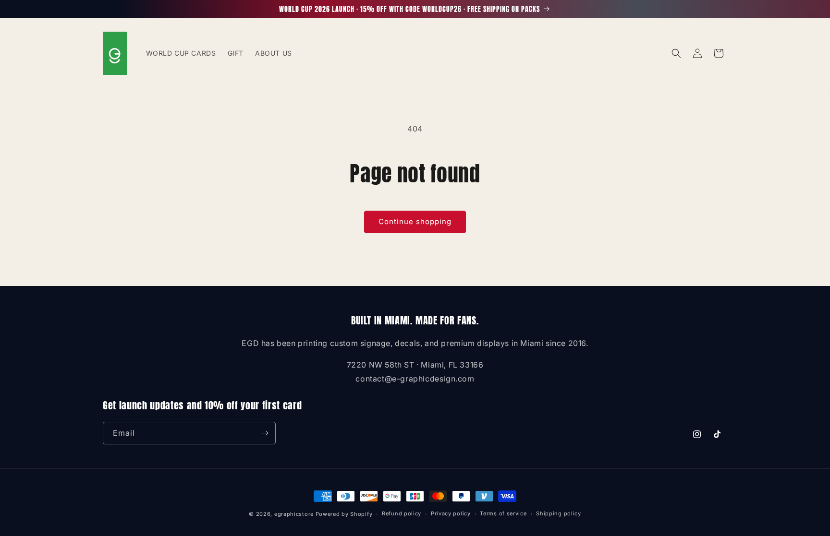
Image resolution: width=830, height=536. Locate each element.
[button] (676, 53)
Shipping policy (558, 513)
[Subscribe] (264, 433)
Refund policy (401, 513)
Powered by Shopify (344, 514)
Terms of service (503, 513)
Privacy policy (451, 513)
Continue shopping (415, 221)
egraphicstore (294, 514)
